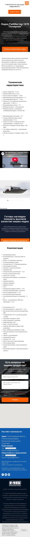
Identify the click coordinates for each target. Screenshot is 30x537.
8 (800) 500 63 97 (15, 6)
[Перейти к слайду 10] (20, 514)
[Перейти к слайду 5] (13, 514)
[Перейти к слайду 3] (10, 514)
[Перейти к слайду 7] (16, 514)
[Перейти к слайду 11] (22, 514)
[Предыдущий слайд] (0, 503)
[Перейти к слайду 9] (19, 514)
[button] (14, 12)
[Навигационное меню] (27, 3)
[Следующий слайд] (29, 503)
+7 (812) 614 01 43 (10, 4)
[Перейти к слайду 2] (9, 514)
